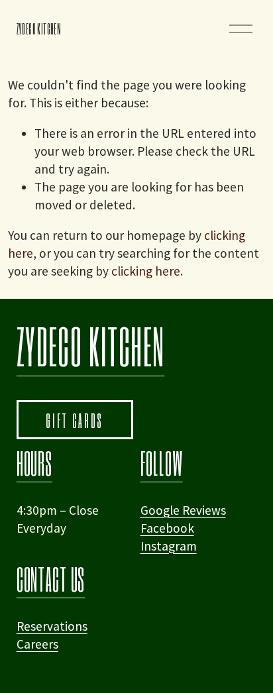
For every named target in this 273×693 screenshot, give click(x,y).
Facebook (167, 528)
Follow (161, 463)
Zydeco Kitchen (39, 29)
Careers (37, 644)
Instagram (168, 546)
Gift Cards (74, 420)
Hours (34, 463)
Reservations (52, 626)
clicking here (145, 271)
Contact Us (51, 579)
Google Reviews (183, 510)
